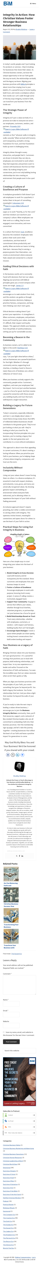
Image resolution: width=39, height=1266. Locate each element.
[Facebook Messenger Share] (22, 755)
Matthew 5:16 (22, 348)
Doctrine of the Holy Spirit (12, 1194)
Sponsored (6, 1211)
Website (6, 1021)
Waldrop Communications (23, 1257)
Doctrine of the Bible (10, 1191)
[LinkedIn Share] (18, 755)
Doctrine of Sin (8, 1188)
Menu (34, 3)
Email (5, 1010)
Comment (7, 974)
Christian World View (10, 1164)
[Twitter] (17, 856)
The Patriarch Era (9, 1238)
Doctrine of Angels (9, 1171)
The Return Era (8, 1241)
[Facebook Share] (8, 755)
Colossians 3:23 (18, 203)
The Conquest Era (9, 1215)
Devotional (7, 1168)
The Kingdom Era (9, 1235)
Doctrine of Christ (9, 1174)
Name (6, 1000)
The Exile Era (7, 1221)
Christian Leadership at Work (13, 1161)
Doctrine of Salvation (10, 1184)
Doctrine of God (8, 1178)
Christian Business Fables (11, 1145)
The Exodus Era (8, 1225)
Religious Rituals (9, 1208)
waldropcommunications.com (16, 851)
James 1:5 (19, 285)
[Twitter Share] (13, 755)
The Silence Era (8, 1245)
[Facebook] (19, 856)
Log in (34, 1257)
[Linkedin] (22, 856)
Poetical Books (8, 1204)
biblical (23, 84)
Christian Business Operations (13, 1154)
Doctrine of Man (8, 1181)
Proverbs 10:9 (15, 126)
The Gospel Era (16, 954)
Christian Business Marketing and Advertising (18, 1148)
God (22, 232)
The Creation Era (9, 1218)
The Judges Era (8, 1231)
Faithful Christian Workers (12, 1198)
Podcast (6, 1201)
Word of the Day (8, 1248)
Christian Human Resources (12, 1158)
